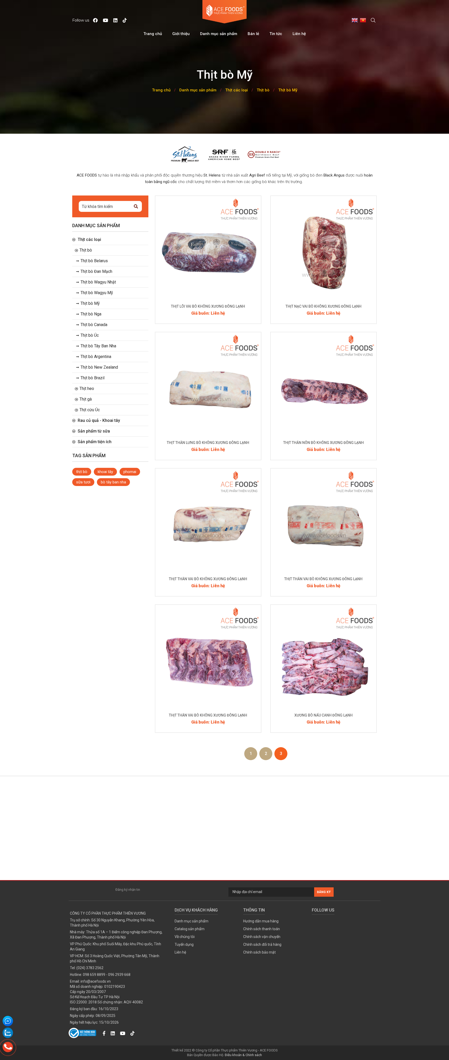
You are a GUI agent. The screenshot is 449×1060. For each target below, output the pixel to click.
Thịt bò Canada (94, 324)
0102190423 (114, 986)
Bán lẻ (253, 33)
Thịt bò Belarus (94, 260)
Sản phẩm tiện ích (94, 441)
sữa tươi (83, 482)
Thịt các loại (236, 90)
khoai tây (105, 471)
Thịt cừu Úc (90, 409)
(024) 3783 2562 (89, 968)
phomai (129, 471)
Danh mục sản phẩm (218, 33)
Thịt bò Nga (91, 314)
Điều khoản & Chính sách (243, 1055)
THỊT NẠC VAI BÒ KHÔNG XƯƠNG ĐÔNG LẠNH (323, 306)
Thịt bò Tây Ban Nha (98, 345)
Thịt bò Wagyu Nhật (98, 282)
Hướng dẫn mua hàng (261, 921)
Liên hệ (299, 33)
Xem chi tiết (208, 261)
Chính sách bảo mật (259, 952)
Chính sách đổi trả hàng (262, 944)
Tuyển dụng (184, 944)
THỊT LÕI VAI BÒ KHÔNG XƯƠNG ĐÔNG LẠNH (208, 306)
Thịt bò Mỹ (287, 90)
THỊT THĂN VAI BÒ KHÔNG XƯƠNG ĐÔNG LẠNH (208, 579)
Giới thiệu (181, 33)
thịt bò (81, 471)
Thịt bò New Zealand (99, 367)
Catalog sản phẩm (189, 929)
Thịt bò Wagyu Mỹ (97, 292)
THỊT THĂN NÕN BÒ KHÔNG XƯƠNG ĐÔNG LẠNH (323, 443)
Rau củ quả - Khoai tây (99, 420)
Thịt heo (87, 388)
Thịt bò (263, 90)
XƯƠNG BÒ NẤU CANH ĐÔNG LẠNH (323, 715)
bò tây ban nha (113, 482)
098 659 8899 (94, 975)
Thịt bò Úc (90, 335)
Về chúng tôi (185, 937)
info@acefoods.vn (96, 981)
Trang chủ (152, 33)
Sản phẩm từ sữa (94, 431)
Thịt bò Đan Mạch (96, 271)
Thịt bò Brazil (92, 377)
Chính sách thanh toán (261, 929)
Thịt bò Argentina (96, 356)
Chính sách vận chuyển (261, 937)
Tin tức (275, 33)
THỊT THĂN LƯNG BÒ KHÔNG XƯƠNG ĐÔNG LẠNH (208, 443)
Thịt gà (86, 399)
